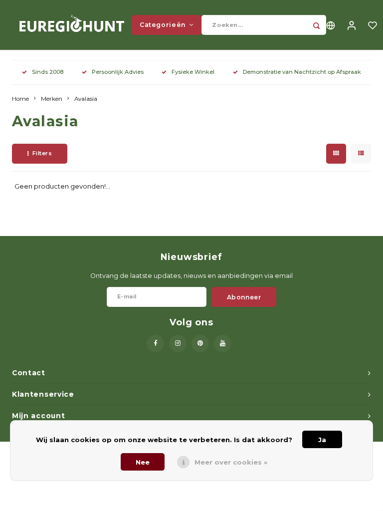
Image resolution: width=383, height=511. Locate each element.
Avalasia (85, 98)
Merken (51, 98)
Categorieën (163, 24)
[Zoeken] (316, 25)
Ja (322, 440)
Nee (143, 462)
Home (20, 98)
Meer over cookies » (230, 462)
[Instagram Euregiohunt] (178, 343)
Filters (42, 153)
